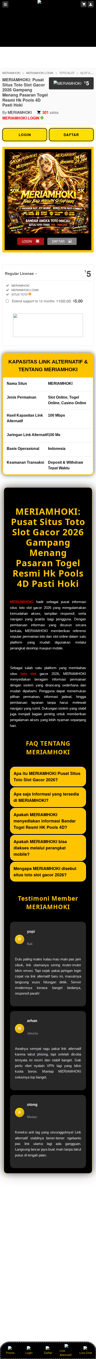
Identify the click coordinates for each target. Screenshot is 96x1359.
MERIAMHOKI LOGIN (39, 73)
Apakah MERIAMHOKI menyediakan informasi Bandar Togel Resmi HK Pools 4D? (45, 820)
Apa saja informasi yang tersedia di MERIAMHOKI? (46, 797)
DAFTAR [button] (58, 241)
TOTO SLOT (67, 73)
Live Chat (85, 1353)
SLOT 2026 (87, 73)
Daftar (48, 1353)
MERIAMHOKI (11, 73)
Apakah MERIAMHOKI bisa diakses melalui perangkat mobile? (40, 847)
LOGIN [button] (27, 241)
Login (29, 1353)
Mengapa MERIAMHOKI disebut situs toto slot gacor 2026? (45, 871)
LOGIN (25, 134)
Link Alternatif (66, 1353)
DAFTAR (71, 134)
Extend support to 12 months (47, 301)
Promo (10, 1353)
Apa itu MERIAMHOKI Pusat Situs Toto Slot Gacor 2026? (47, 776)
